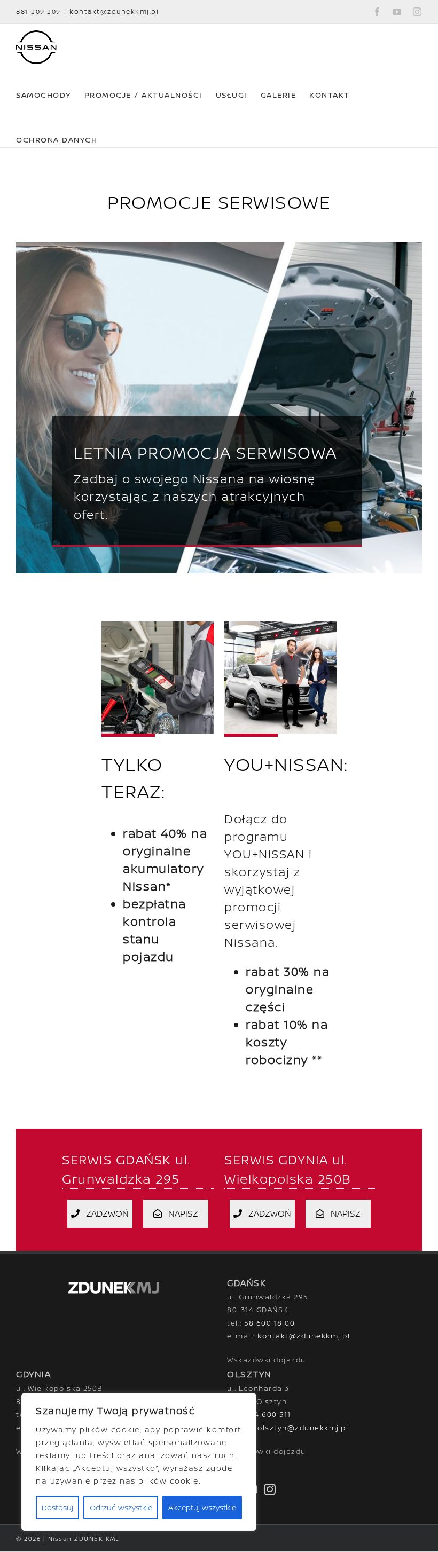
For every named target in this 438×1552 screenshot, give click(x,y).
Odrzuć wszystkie (121, 1507)
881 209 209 (38, 11)
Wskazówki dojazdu (266, 1360)
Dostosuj (57, 1507)
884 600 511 (267, 1414)
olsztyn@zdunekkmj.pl (302, 1427)
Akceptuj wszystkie (202, 1507)
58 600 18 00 (269, 1323)
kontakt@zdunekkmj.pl (114, 11)
